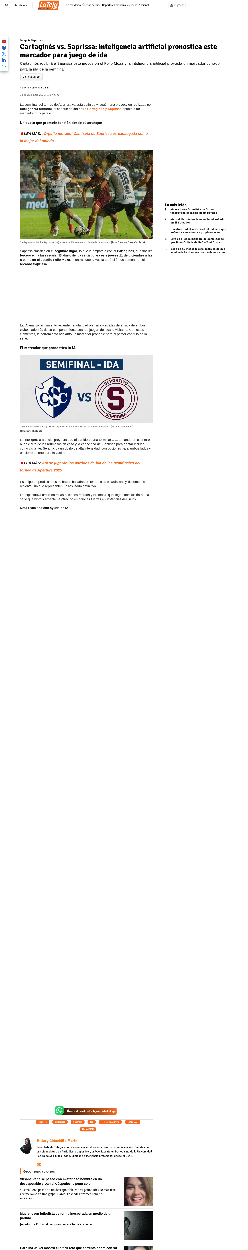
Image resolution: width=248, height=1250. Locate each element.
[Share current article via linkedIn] (4, 60)
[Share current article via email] (4, 41)
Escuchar (34, 76)
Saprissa (42, 1122)
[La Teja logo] (49, 5)
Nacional (144, 5)
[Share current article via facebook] (4, 47)
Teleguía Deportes (31, 40)
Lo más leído (73, 5)
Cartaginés (60, 1122)
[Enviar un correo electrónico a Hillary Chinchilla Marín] (39, 1164)
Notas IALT (133, 1122)
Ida (91, 1122)
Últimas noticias (91, 5)
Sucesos (132, 5)
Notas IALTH (88, 1129)
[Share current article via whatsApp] (4, 66)
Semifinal (77, 1122)
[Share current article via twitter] (4, 54)
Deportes (107, 5)
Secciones (20, 5)
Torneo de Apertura (110, 1122)
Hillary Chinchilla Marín (36, 87)
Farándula (120, 5)
